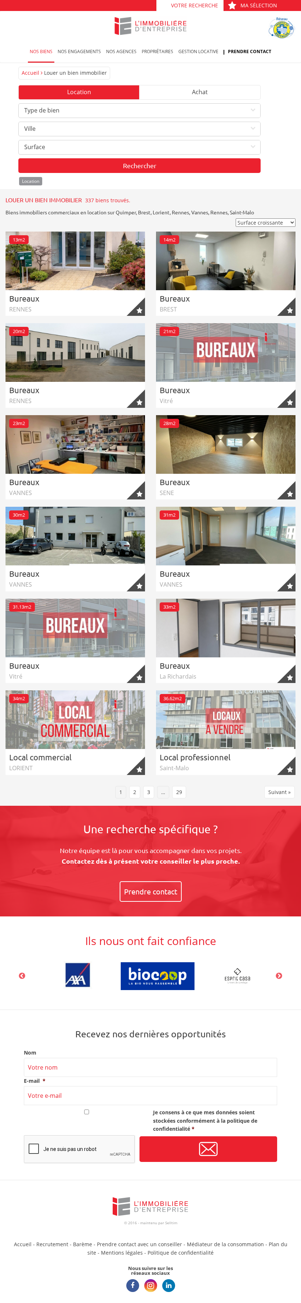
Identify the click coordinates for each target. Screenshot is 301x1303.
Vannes (199, 212)
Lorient (161, 212)
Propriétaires (157, 51)
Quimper (126, 212)
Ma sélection (258, 5)
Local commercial (40, 757)
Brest (144, 212)
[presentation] (79, 1149)
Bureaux (24, 298)
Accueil (30, 72)
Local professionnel (195, 757)
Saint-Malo (242, 212)
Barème (82, 1244)
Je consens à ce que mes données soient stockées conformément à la (205, 1120)
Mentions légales (122, 1252)
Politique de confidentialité (181, 1252)
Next (279, 976)
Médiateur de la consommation (225, 1244)
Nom (30, 1052)
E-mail (35, 1081)
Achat (200, 92)
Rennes (180, 212)
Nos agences (121, 51)
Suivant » (279, 792)
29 (179, 792)
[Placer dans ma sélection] (136, 307)
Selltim (171, 1222)
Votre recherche (194, 5)
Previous (22, 976)
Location (79, 92)
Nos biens (41, 51)
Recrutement (52, 1244)
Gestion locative (198, 51)
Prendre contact (249, 51)
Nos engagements (79, 51)
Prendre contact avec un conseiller (139, 1244)
